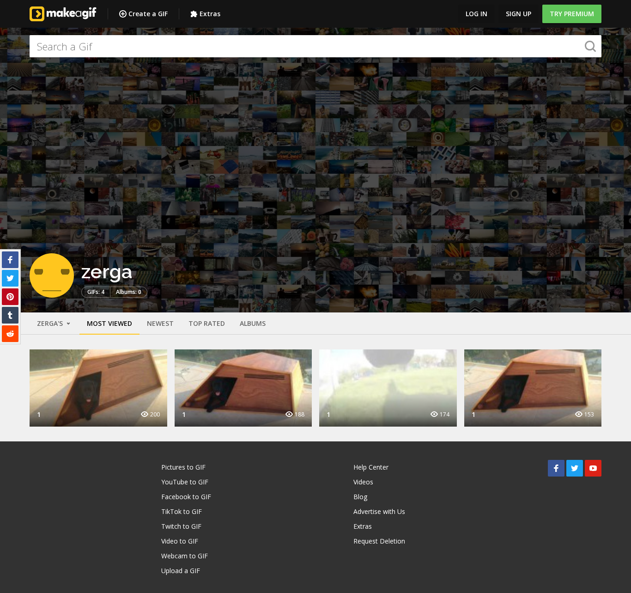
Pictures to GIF (183, 467)
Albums (253, 323)
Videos (363, 481)
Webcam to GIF (184, 555)
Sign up (518, 13)
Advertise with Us (379, 511)
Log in (476, 13)
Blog (360, 496)
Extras (210, 13)
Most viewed (109, 323)
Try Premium (572, 13)
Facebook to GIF (186, 496)
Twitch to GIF (181, 526)
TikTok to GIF (181, 511)
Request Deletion (379, 541)
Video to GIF (179, 541)
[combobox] (315, 46)
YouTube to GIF (184, 481)
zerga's (51, 323)
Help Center (370, 467)
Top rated (206, 323)
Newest (160, 323)
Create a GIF (148, 13)
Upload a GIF (180, 570)
